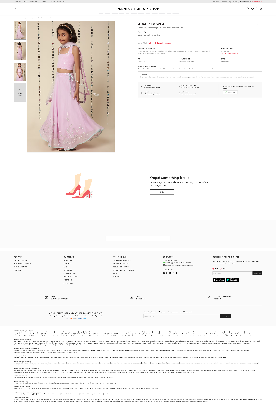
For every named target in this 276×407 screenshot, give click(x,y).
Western (226, 363)
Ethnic (221, 363)
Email (216, 268)
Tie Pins (69, 363)
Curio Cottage (18, 350)
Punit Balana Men (222, 341)
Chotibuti (38, 388)
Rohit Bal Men (115, 341)
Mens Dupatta (175, 363)
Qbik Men (256, 341)
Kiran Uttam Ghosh (207, 332)
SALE (65, 267)
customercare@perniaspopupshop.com (179, 265)
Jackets (146, 357)
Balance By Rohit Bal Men (35, 345)
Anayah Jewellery (171, 350)
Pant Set (28, 365)
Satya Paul (44, 332)
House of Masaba (102, 335)
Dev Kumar (190, 341)
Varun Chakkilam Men (62, 345)
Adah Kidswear (152, 24)
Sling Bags (102, 372)
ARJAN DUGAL (72, 343)
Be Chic (222, 350)
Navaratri (51, 394)
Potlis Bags (62, 372)
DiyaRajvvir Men (82, 343)
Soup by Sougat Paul (83, 335)
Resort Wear (127, 357)
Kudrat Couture (122, 343)
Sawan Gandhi (122, 335)
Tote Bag (135, 372)
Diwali (15, 394)
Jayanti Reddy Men (49, 345)
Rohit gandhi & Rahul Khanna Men (99, 341)
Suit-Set (113, 363)
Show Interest (156, 42)
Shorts (97, 363)
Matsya (130, 335)
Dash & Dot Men (23, 341)
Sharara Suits (52, 377)
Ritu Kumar (97, 333)
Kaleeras (72, 370)
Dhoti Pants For (88, 377)
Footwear (43, 365)
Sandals (47, 372)
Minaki (152, 350)
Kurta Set (59, 377)
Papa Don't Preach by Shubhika (23, 333)
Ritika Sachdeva (61, 352)
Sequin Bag (151, 372)
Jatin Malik (17, 343)
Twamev (142, 341)
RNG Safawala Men (193, 343)
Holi (20, 394)
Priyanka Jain (72, 335)
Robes (92, 363)
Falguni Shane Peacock (91, 332)
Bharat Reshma (175, 341)
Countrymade (41, 341)
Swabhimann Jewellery (123, 350)
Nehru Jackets (43, 383)
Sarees (36, 357)
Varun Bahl (209, 333)
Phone (224, 268)
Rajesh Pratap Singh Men (75, 341)
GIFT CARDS (68, 270)
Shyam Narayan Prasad (51, 335)
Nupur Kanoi (240, 332)
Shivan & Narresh (165, 332)
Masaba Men (146, 343)
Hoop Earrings (249, 370)
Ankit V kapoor (50, 341)
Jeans (130, 363)
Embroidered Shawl (180, 372)
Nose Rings (57, 370)
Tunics (88, 357)
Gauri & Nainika (181, 332)
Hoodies (87, 363)
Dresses (60, 357)
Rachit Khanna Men (40, 343)
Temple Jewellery (181, 370)
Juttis (56, 372)
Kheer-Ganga (150, 341)
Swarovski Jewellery (148, 370)
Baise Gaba (140, 332)
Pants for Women (117, 357)
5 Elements (216, 350)
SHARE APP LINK (257, 273)
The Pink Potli (67, 350)
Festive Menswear (19, 365)
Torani (135, 335)
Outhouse (81, 350)
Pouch (81, 372)
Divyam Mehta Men (61, 341)
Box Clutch (159, 372)
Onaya (173, 332)
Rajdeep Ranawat (56, 333)
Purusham (167, 341)
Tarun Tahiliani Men (246, 341)
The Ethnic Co (159, 341)
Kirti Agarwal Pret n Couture (141, 388)
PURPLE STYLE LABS (21, 260)
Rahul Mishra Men (181, 343)
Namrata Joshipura (237, 333)
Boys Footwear (100, 383)
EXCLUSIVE (67, 263)
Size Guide (168, 43)
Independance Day (27, 394)
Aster (98, 350)
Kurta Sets (30, 357)
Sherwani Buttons (122, 363)
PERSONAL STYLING (71, 277)
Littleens (110, 388)
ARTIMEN (49, 343)
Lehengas (16, 357)
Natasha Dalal (26, 332)
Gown (65, 357)
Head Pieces (85, 370)
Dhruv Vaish (32, 341)
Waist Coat (62, 363)
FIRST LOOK (61, 1)
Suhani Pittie (52, 352)
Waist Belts (88, 372)
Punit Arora (171, 343)
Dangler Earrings (227, 370)
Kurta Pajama (137, 363)
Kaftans (83, 357)
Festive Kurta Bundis (245, 363)
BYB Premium (154, 388)
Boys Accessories (111, 383)
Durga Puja (76, 394)
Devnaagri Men (211, 341)
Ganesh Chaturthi (66, 394)
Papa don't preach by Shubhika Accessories (26, 352)
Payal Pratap (37, 333)
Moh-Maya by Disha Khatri (37, 350)
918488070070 (257, 2)
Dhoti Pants (108, 357)
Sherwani (36, 363)
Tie (47, 365)
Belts (52, 372)
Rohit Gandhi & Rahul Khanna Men (210, 343)
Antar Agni (51, 332)
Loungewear (198, 363)
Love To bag (58, 350)
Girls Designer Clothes (20, 377)
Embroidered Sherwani (62, 383)
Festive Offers (222, 357)
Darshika (183, 341)
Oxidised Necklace (30, 372)
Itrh (184, 335)
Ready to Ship (212, 357)
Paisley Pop (44, 352)
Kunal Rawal (135, 341)
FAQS (115, 273)
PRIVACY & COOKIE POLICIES (123, 270)
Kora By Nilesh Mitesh (76, 345)
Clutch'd (74, 350)
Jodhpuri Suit (146, 363)
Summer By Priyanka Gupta (128, 332)
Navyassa (66, 388)
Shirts (31, 363)
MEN (25, 1)
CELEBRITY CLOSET (70, 273)
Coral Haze (229, 350)
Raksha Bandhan (42, 394)
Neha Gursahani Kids (101, 388)
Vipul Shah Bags (238, 350)
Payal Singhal (159, 333)
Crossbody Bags (111, 372)
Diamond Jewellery (193, 370)
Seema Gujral (130, 333)
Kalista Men (103, 343)
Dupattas (166, 357)
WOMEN (18, 1)
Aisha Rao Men (63, 343)
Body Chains (93, 370)
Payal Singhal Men (162, 343)
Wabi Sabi (123, 341)
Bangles (44, 370)
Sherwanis (54, 357)
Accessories (190, 363)
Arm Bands (101, 370)
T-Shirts (102, 363)
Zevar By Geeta (110, 350)
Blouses (179, 357)
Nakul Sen (233, 332)
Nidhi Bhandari (207, 350)
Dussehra (57, 394)
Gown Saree (196, 357)
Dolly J (81, 332)
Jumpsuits (152, 357)
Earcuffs (78, 370)
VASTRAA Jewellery (90, 350)
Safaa (171, 335)
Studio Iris (207, 335)
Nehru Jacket (24, 363)
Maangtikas (65, 370)
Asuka (128, 341)
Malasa (148, 335)
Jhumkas (235, 370)
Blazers (108, 363)
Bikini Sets (135, 357)
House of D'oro (145, 350)
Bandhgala (166, 363)
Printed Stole (190, 372)
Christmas (83, 394)
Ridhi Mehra (148, 332)
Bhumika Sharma (249, 333)
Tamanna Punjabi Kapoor (218, 335)
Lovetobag (180, 350)
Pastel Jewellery (170, 370)
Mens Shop (255, 363)
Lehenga (30, 377)
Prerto (69, 352)
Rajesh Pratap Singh (68, 333)
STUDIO (52, 1)
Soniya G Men (237, 343)
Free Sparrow (89, 388)
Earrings (23, 370)
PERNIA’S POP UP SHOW (22, 263)
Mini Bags (129, 372)
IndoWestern (234, 363)
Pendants (124, 370)
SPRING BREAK (246, 343)
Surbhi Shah (28, 335)
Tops (78, 357)
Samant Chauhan (19, 335)
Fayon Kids (17, 388)
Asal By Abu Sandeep (72, 332)
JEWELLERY (33, 1)
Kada (37, 372)
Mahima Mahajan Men (134, 343)
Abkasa (55, 343)
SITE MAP (116, 277)
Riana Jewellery (160, 350)
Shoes (42, 372)
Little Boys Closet (57, 388)
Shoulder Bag (143, 372)
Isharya (25, 350)
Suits (46, 363)
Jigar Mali (189, 335)
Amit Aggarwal (225, 333)
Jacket (72, 383)
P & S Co (23, 388)
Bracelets (33, 370)
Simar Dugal (141, 335)
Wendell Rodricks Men (20, 345)
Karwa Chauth (98, 394)
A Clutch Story (197, 350)
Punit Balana (45, 333)
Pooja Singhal (35, 332)
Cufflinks (216, 363)
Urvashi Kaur (241, 335)
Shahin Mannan (231, 335)
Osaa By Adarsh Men (112, 332)
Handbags (76, 372)
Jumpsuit (182, 363)
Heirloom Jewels (116, 370)
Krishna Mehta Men (200, 341)
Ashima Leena (195, 333)
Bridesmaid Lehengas (97, 357)
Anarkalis (23, 357)
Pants (51, 363)
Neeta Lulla (217, 333)
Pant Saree (204, 357)
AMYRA (246, 350)
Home (15, 18)
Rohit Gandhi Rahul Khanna (182, 333)
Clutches (69, 372)
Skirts (141, 357)
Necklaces (17, 370)
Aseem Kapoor (250, 335)
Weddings (90, 394)
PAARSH (153, 343)
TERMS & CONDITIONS (121, 267)
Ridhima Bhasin (88, 333)
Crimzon (74, 352)
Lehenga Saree (187, 357)
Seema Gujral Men (226, 343)
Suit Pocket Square (78, 363)
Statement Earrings (215, 370)
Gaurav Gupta (169, 333)
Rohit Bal (104, 333)
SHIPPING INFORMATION (122, 260)
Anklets (108, 370)
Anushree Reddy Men (27, 343)
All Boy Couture (127, 388)
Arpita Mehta (113, 335)
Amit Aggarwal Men (234, 341)
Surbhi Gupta (155, 335)
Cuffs (28, 370)
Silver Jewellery (204, 370)
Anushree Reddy (59, 332)
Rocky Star (102, 332)
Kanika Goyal (63, 335)
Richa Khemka (178, 335)
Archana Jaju (164, 335)
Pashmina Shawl (168, 372)
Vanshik (86, 341)
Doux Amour (188, 350)
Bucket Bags (121, 372)
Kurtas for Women (44, 357)
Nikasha (203, 333)
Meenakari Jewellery (135, 370)
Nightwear (173, 357)
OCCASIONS (68, 280)
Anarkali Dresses (73, 377)
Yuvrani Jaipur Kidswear (77, 388)
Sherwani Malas (207, 363)
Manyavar (156, 332)
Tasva (15, 341)
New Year (107, 394)
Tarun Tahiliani (150, 333)
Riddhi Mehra (79, 333)
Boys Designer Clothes (20, 383)
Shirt (81, 383)
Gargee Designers (93, 343)
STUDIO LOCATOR (20, 267)
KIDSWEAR (43, 1)
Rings (39, 370)
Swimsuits (159, 357)
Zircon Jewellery (160, 370)
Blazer (76, 383)
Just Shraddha (135, 350)
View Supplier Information (229, 53)
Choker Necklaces (19, 372)
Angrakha (159, 363)
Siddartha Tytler (140, 333)
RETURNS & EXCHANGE (121, 263)
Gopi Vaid (93, 335)
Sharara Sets (72, 357)
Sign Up (226, 316)
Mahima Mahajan (219, 332)
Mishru (227, 332)
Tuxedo (153, 363)
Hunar (103, 350)
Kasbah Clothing (112, 343)
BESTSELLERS (68, 260)
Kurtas (42, 363)
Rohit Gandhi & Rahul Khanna (116, 333)
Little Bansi (31, 388)
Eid (35, 394)
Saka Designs (118, 388)
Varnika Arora (50, 350)
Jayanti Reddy (191, 332)
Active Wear (35, 365)
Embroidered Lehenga (40, 377)
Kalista (198, 332)
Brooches (52, 365)
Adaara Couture (198, 335)
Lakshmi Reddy (46, 388)
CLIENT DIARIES (69, 283)
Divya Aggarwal (38, 335)
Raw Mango (17, 332)
